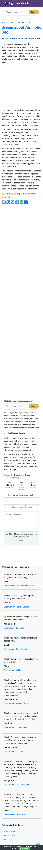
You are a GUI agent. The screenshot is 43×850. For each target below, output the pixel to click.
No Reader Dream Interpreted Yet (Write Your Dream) (21, 38)
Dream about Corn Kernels (15, 727)
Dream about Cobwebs (14, 751)
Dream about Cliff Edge (14, 628)
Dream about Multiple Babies (16, 607)
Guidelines (7, 839)
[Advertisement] (21, 86)
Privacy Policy (9, 831)
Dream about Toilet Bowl (14, 815)
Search (33, 12)
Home (4, 22)
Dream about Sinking (13, 670)
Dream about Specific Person (16, 784)
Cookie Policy (9, 835)
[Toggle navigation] (38, 3)
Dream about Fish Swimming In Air (19, 586)
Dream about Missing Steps (16, 703)
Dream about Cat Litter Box (15, 649)
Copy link (21, 540)
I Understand (24, 848)
